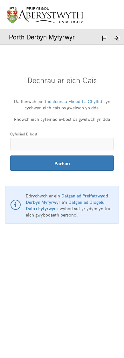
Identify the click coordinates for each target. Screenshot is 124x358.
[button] (105, 38)
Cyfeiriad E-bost (23, 133)
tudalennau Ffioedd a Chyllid (73, 101)
